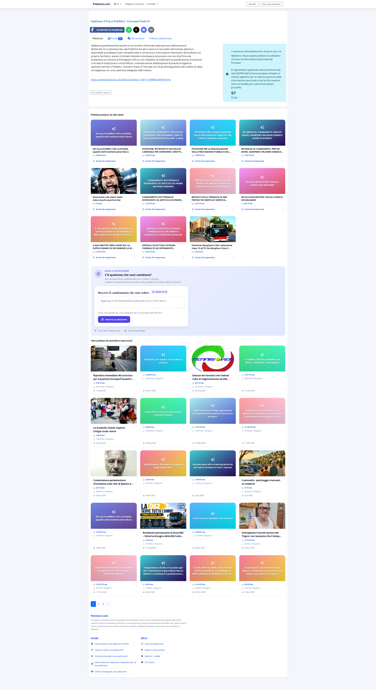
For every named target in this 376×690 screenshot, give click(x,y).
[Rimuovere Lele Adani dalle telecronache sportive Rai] (114, 190)
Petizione (97, 38)
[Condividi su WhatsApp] (129, 30)
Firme (116, 38)
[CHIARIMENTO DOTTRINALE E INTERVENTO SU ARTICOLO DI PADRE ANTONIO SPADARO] (163, 190)
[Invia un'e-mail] (144, 30)
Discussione (137, 38)
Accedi (252, 4)
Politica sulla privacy (160, 38)
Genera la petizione (116, 319)
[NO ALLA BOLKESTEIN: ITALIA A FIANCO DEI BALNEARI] (262, 190)
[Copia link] (151, 30)
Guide (94, 638)
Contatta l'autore (102, 92)
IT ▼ (119, 4)
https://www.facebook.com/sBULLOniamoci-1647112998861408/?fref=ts (131, 79)
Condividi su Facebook (109, 29)
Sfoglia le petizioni (134, 4)
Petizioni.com (101, 4)
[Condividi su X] (136, 30)
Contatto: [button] (152, 4)
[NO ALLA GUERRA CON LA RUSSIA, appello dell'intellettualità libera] (114, 142)
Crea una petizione (271, 4)
